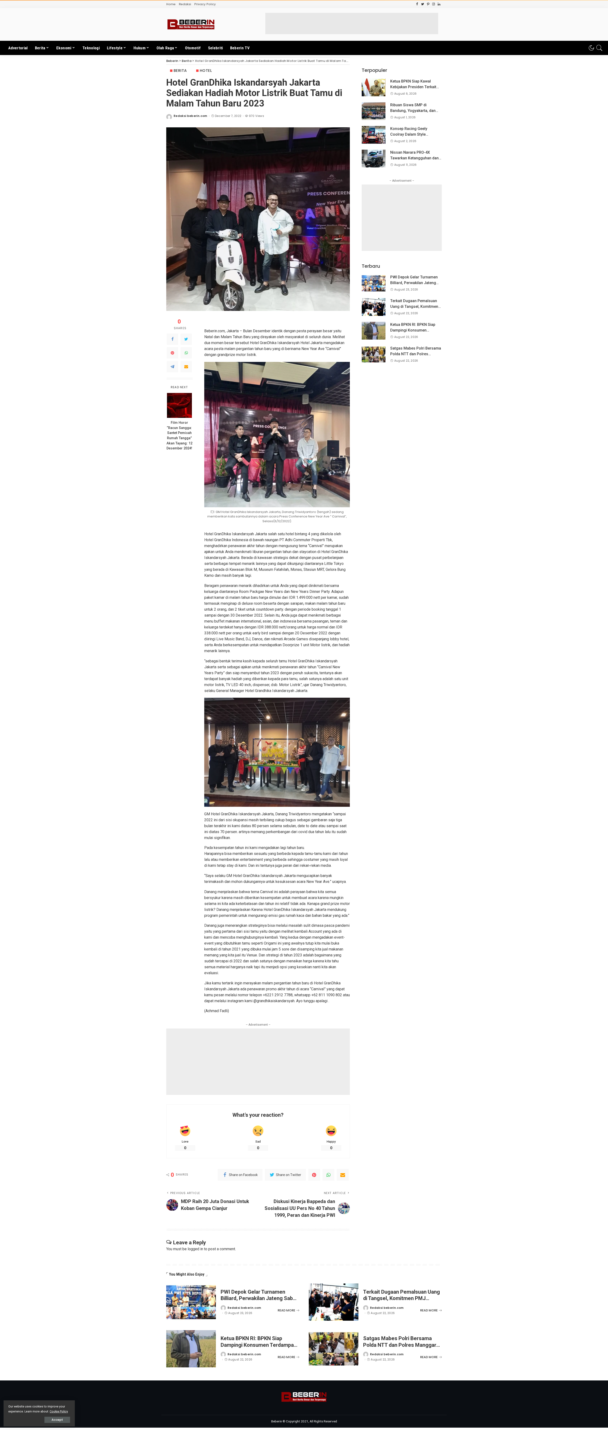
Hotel (206, 70)
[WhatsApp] (186, 353)
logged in (195, 1249)
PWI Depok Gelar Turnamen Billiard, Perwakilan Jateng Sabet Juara (414, 283)
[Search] (599, 48)
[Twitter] (186, 339)
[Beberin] (191, 24)
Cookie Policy (59, 1411)
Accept (57, 1419)
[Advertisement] (351, 23)
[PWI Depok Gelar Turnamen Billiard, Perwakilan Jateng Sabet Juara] (373, 283)
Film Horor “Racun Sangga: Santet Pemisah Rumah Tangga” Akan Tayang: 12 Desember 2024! (179, 435)
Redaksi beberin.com (190, 116)
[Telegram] (172, 366)
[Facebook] (172, 339)
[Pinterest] (172, 353)
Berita (180, 70)
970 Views (256, 116)
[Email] (186, 366)
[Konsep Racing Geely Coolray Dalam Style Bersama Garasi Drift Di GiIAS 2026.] (373, 135)
